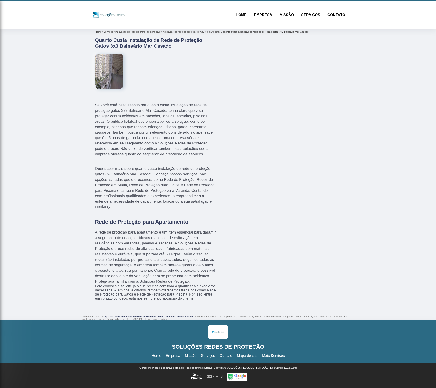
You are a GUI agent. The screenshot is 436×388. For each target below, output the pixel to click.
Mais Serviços (273, 356)
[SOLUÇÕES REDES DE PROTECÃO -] (108, 23)
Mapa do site (247, 356)
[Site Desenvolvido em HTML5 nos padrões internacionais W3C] (214, 376)
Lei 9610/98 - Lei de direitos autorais (150, 319)
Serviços (310, 15)
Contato (336, 15)
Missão (287, 15)
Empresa (263, 15)
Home (241, 15)
